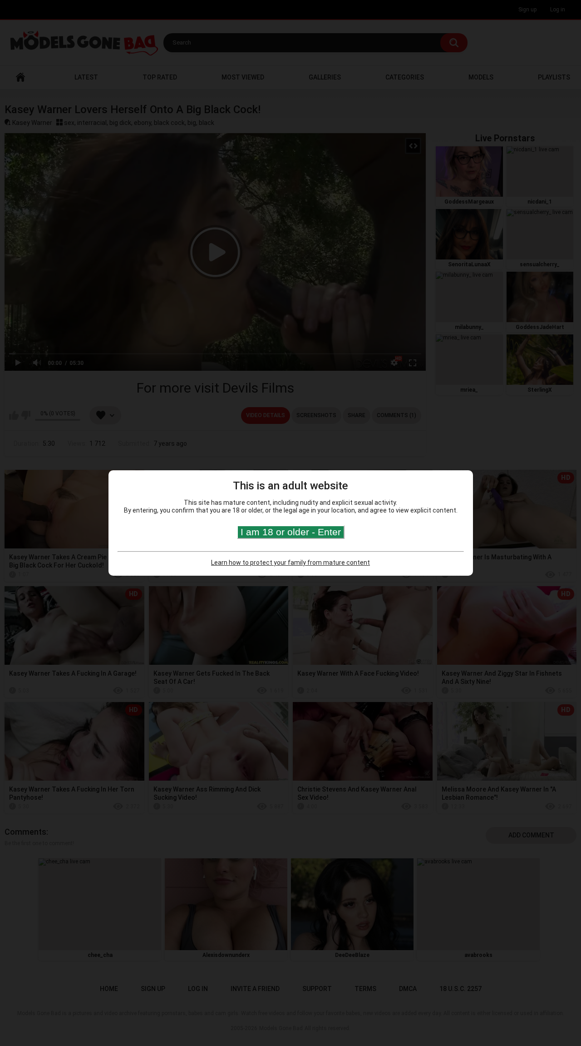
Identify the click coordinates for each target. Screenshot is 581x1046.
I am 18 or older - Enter (291, 532)
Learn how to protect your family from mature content (290, 562)
